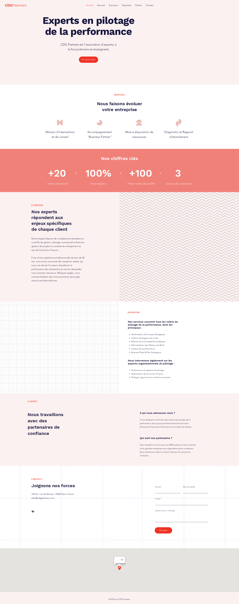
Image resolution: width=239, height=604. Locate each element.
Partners (15, 5)
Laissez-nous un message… (166, 510)
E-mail (157, 499)
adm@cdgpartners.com (43, 498)
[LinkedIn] (32, 511)
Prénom (158, 487)
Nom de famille (189, 487)
